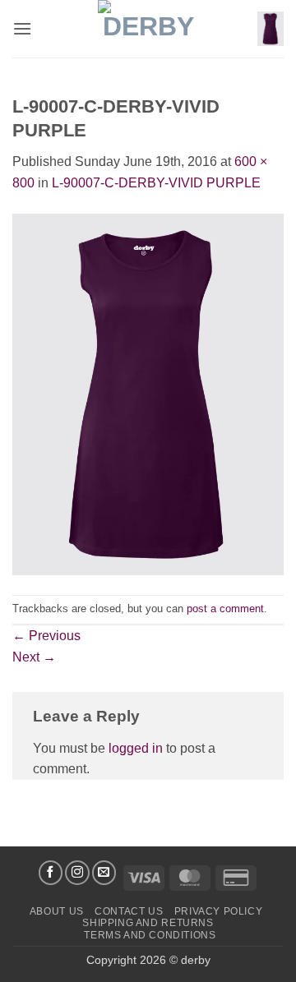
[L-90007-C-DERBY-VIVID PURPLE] (148, 393)
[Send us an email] (104, 872)
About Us (57, 911)
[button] (22, 28)
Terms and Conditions (149, 935)
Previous (46, 636)
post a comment (225, 608)
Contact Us (129, 911)
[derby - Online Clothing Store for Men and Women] (148, 29)
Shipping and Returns (147, 923)
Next (34, 657)
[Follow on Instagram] (77, 872)
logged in (136, 748)
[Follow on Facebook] (51, 872)
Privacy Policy (218, 911)
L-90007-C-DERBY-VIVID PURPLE (156, 183)
